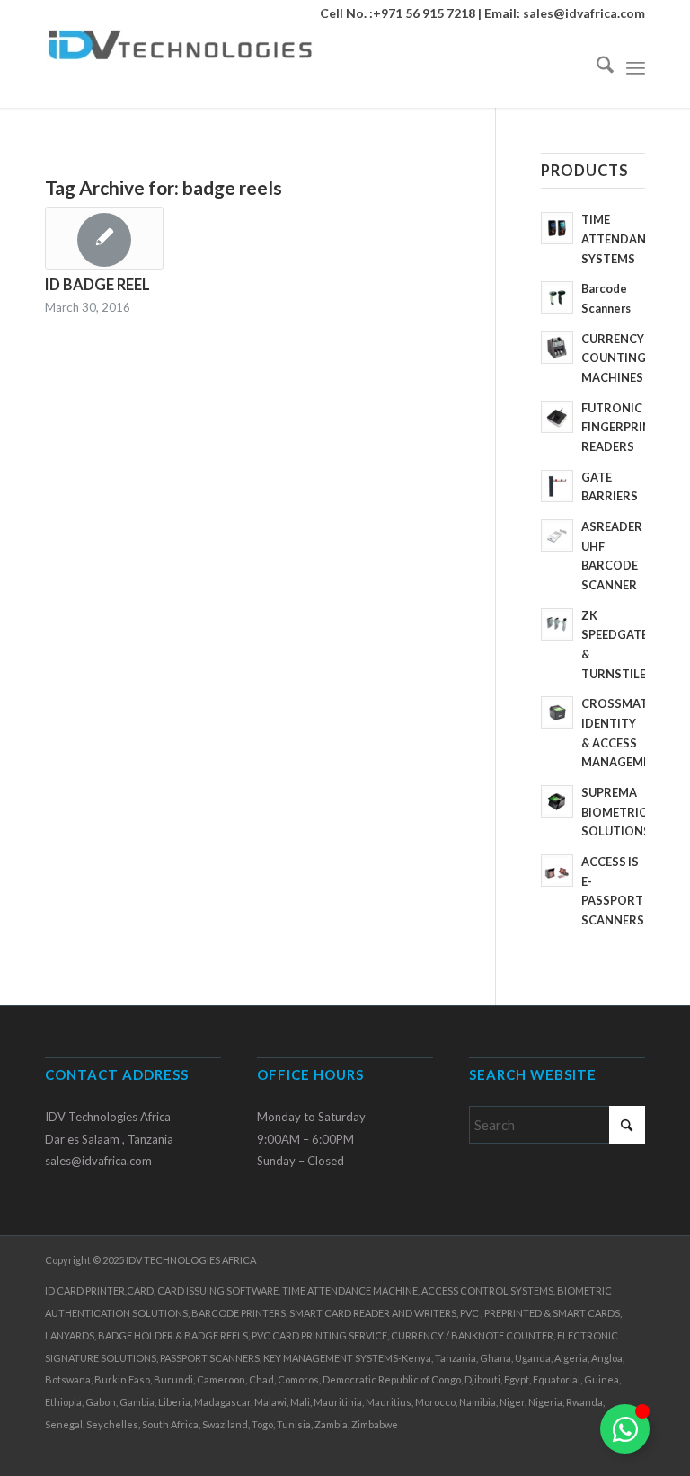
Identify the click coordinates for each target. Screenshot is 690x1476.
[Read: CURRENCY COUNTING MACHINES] (557, 347)
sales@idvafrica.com (584, 13)
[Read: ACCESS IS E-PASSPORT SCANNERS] (557, 870)
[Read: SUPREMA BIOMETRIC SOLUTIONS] (557, 801)
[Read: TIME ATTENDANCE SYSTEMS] (557, 228)
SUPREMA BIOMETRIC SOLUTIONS (615, 811)
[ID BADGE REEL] (104, 238)
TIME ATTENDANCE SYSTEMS (620, 238)
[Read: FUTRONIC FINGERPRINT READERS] (557, 417)
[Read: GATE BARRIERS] (557, 486)
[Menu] (635, 67)
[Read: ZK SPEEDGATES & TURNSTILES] (557, 624)
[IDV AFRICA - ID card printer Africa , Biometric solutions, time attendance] (179, 67)
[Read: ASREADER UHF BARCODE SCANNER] (557, 535)
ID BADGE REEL (97, 285)
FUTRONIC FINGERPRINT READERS (620, 427)
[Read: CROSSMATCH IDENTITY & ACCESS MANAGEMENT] (557, 712)
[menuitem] (596, 67)
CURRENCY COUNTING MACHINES (613, 357)
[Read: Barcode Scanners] (557, 297)
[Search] (596, 67)
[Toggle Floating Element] (625, 1429)
